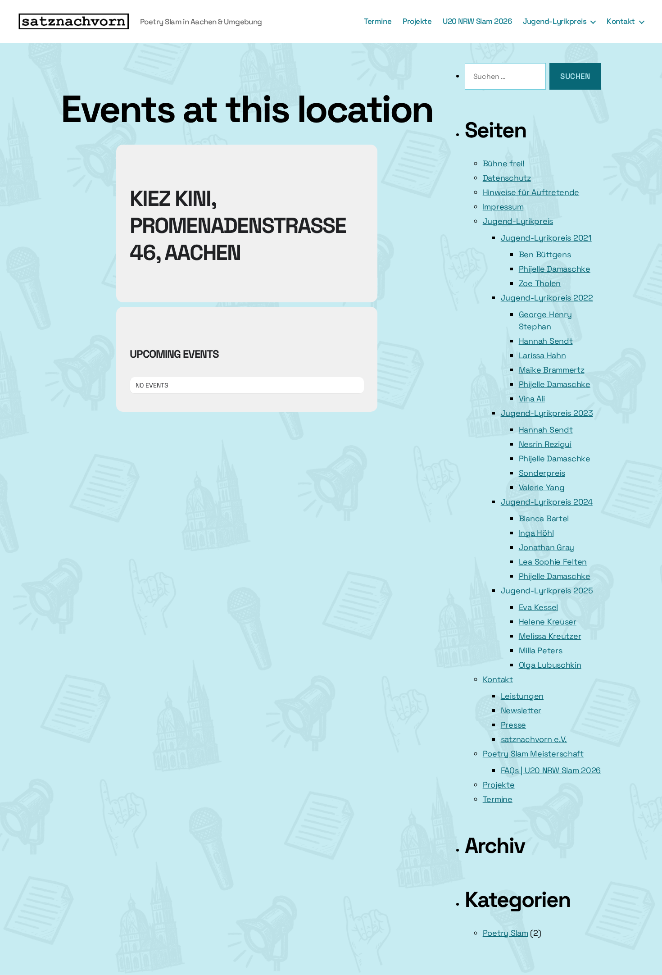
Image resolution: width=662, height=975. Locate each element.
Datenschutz (507, 178)
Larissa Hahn (542, 355)
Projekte (417, 21)
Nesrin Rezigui (545, 444)
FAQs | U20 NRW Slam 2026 (551, 770)
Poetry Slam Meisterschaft (533, 753)
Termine (377, 21)
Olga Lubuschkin (550, 665)
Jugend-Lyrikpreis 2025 (547, 590)
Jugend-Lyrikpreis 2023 (547, 413)
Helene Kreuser (547, 621)
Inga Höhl (536, 533)
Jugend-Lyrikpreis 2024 (547, 502)
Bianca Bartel (544, 518)
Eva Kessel (538, 607)
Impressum (503, 206)
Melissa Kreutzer (550, 636)
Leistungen (522, 696)
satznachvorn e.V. (534, 739)
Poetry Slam (505, 933)
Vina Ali (532, 398)
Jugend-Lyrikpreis (554, 21)
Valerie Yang (542, 487)
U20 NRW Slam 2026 (477, 21)
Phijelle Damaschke (554, 269)
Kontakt (621, 21)
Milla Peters (540, 650)
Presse (513, 725)
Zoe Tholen (540, 283)
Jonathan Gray (547, 547)
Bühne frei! (504, 163)
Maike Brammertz (552, 369)
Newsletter (521, 710)
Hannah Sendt (546, 341)
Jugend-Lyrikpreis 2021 (546, 237)
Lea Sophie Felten (553, 561)
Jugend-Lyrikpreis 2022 (547, 297)
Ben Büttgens (545, 254)
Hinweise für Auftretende (531, 192)
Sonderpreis (542, 473)
